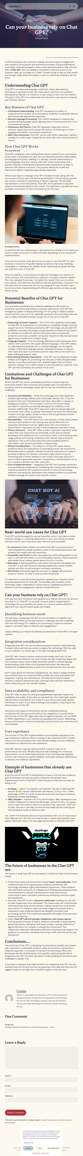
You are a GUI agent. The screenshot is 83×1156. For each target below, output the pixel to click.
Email (8, 1086)
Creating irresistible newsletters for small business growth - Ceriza (29, 1027)
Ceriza (21, 991)
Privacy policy (45, 1153)
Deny (40, 1148)
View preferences (53, 1148)
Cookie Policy (36, 1153)
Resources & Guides (36, 20)
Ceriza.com (49, 57)
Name (8, 1075)
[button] (74, 6)
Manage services (28, 1142)
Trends (52, 20)
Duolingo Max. (60, 791)
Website (9, 1096)
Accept (28, 1148)
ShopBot (61, 802)
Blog (55, 57)
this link (65, 250)
